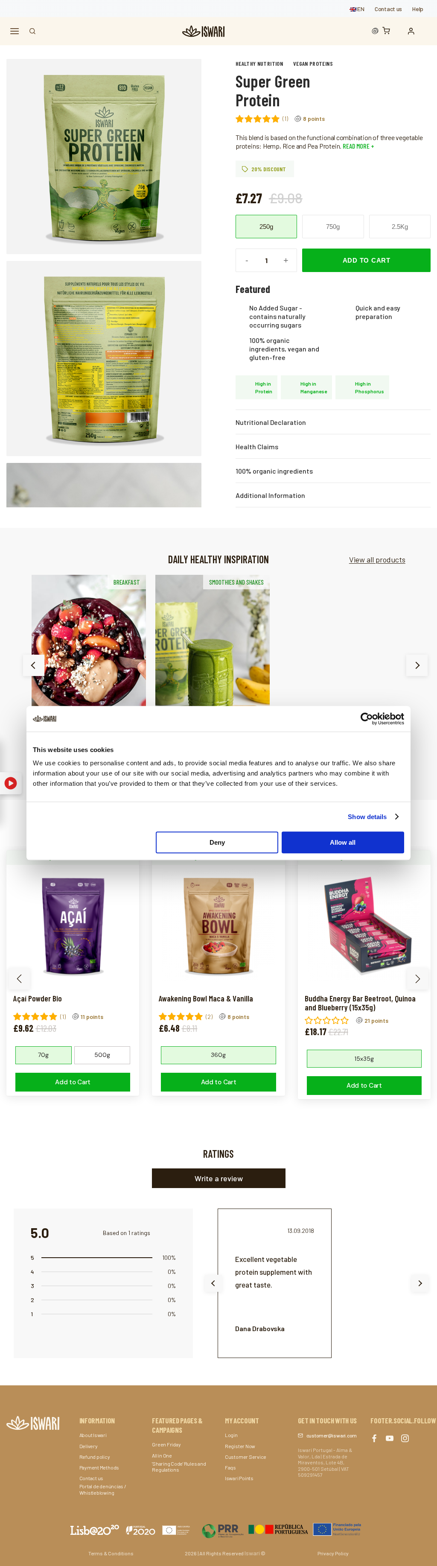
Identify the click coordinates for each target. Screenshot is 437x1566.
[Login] (413, 31)
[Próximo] (417, 665)
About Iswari (93, 1435)
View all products (377, 559)
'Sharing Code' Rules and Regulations (179, 1466)
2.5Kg (400, 226)
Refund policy (94, 1457)
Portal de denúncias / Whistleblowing (102, 1489)
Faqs (230, 1467)
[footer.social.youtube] (389, 1438)
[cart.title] (388, 31)
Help (417, 8)
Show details (367, 816)
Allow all (342, 842)
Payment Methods (99, 1467)
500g (102, 1055)
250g (266, 226)
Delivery (88, 1446)
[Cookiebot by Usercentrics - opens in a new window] (366, 718)
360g (218, 1055)
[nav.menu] (14, 31)
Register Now (240, 1446)
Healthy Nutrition (259, 63)
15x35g (364, 1059)
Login (231, 1435)
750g (333, 226)
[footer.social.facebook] (374, 1438)
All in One (162, 1455)
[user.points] (375, 31)
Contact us (388, 8)
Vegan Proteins (313, 63)
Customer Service (245, 1457)
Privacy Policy (333, 1553)
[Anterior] (33, 665)
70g (43, 1055)
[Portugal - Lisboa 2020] (281, 1529)
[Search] (32, 31)
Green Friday (166, 1444)
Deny (217, 842)
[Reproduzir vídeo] (11, 783)
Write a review (219, 1178)
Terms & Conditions (111, 1553)
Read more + (357, 146)
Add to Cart (366, 260)
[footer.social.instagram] (405, 1438)
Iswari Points (239, 1478)
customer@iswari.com (331, 1435)
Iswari (252, 1553)
